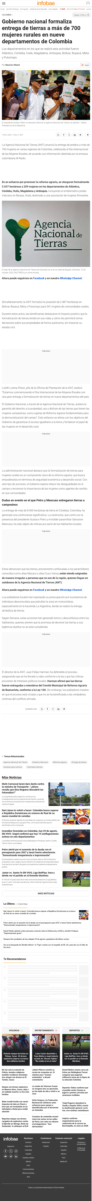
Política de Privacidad (81, 1149)
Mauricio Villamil (12, 65)
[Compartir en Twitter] (69, 135)
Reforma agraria (60, 762)
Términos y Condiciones (81, 1143)
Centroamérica (28, 1169)
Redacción (46, 1142)
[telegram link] (11, 1156)
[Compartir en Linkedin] (74, 135)
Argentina (28, 1146)
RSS (28, 1177)
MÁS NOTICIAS (46, 893)
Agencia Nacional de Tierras (15, 762)
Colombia (6, 15)
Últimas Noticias (28, 1173)
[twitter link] (11, 1151)
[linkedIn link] (16, 1156)
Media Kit (63, 1161)
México (28, 1161)
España (28, 1154)
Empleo (46, 1146)
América (28, 1142)
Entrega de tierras (79, 762)
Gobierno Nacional (40, 762)
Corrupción (17, 9)
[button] (3, 3)
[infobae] (46, 3)
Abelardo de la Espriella (31, 9)
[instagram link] (16, 1151)
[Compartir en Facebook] (63, 135)
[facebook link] (5, 1151)
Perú (28, 1165)
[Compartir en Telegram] (80, 135)
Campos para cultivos (12, 767)
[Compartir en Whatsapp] (58, 135)
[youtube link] (5, 1156)
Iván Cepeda (46, 9)
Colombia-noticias (34, 767)
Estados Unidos (28, 1158)
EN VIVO (69, 9)
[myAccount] (88, 3)
